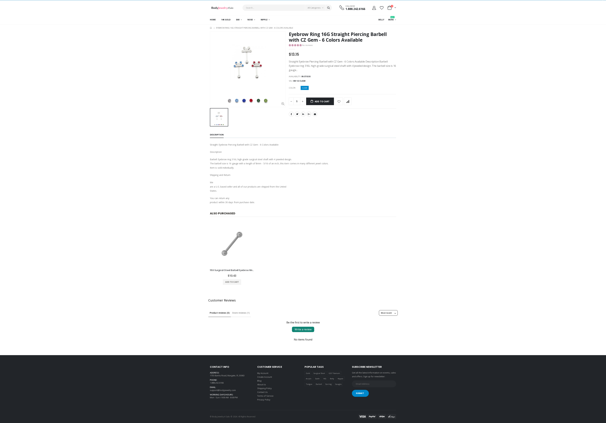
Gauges (338, 384)
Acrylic (309, 378)
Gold (308, 373)
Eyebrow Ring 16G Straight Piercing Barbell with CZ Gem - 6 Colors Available (338, 37)
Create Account (264, 376)
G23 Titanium (334, 373)
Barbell (319, 384)
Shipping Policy (264, 388)
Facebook (291, 114)
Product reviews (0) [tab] (220, 312)
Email (314, 114)
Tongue (309, 384)
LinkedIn (303, 114)
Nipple (340, 378)
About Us (261, 384)
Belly (332, 378)
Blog (259, 380)
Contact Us (262, 392)
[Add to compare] (347, 101)
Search (328, 8)
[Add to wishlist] (339, 101)
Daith (317, 378)
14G (324, 378)
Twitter (297, 114)
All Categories (314, 7)
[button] (295, 45)
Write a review (303, 329)
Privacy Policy (263, 399)
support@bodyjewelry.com (223, 390)
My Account (262, 373)
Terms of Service (265, 395)
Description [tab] (217, 134)
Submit (360, 393)
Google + (309, 114)
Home (211, 27)
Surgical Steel (319, 373)
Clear (304, 88)
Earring (328, 384)
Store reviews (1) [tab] (241, 312)
